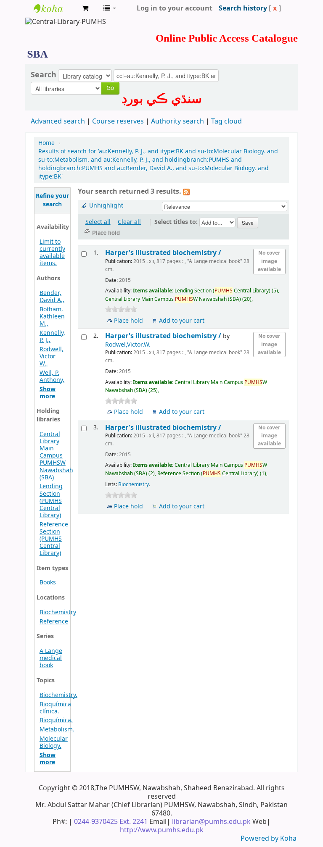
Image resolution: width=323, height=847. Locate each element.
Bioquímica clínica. (55, 708)
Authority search (177, 121)
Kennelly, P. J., (52, 337)
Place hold (128, 320)
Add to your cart (181, 320)
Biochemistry (58, 612)
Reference (54, 621)
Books (48, 582)
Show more (48, 393)
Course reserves (118, 121)
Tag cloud (226, 121)
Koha (288, 839)
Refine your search (52, 200)
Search (43, 75)
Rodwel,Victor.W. (128, 344)
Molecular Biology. (54, 742)
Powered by (260, 839)
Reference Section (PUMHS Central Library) (54, 539)
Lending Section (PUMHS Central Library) (51, 500)
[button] (85, 8)
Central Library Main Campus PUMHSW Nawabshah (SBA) (56, 456)
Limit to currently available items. (52, 252)
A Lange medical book (51, 658)
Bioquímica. (56, 720)
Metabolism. (57, 729)
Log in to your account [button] (174, 8)
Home (46, 143)
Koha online (55, 8)
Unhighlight (106, 205)
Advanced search (58, 121)
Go (110, 88)
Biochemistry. (58, 695)
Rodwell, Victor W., (52, 356)
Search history (243, 8)
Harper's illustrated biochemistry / (164, 253)
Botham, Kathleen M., (52, 316)
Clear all (129, 222)
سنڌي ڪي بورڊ (162, 98)
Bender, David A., (52, 297)
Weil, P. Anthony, (52, 376)
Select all (98, 222)
